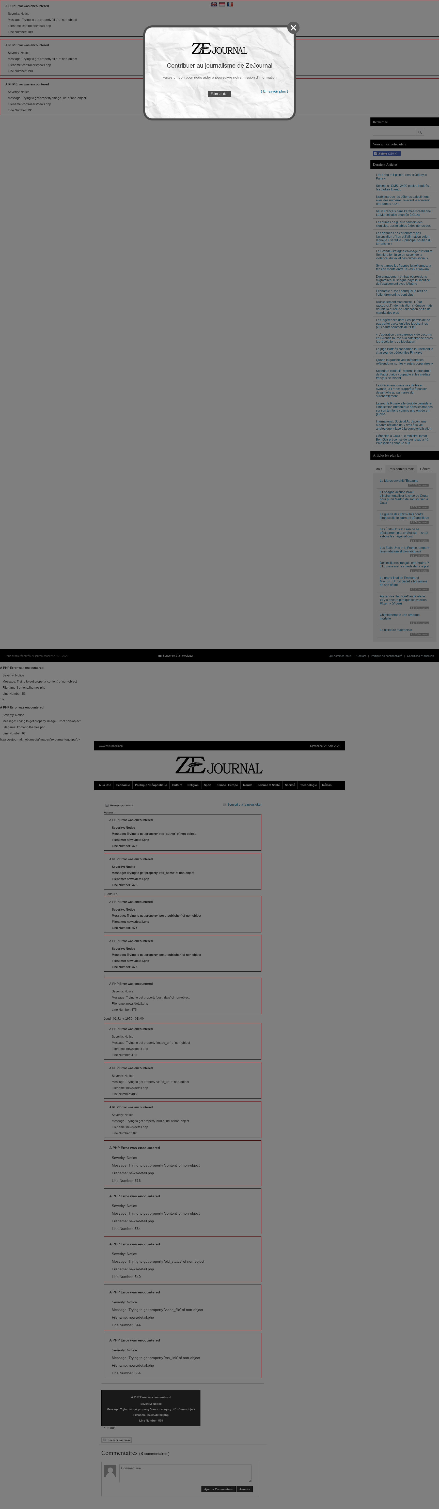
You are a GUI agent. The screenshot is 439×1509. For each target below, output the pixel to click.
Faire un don (219, 94)
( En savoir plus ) (274, 91)
